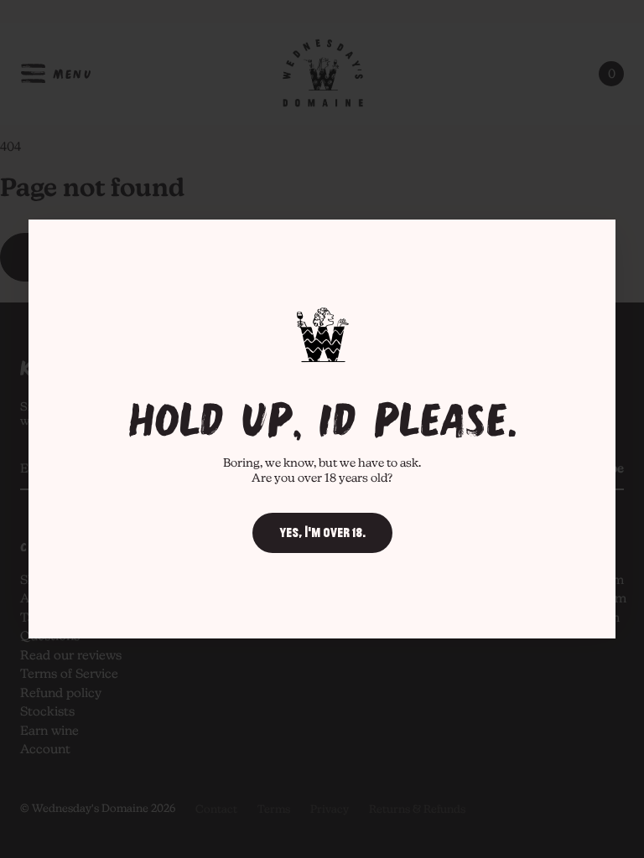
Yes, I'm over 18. (322, 533)
